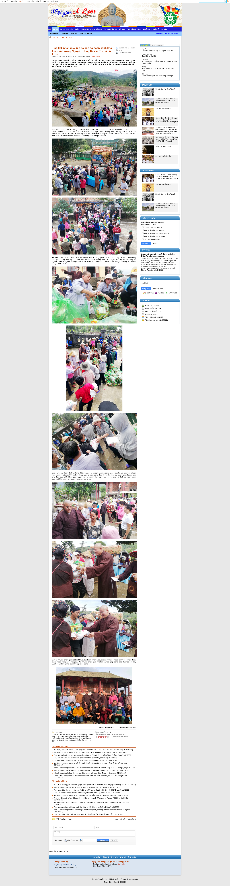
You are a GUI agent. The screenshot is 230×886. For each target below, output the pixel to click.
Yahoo (161, 293)
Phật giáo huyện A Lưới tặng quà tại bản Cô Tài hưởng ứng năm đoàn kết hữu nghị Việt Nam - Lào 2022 (91, 803)
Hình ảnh (46, 1)
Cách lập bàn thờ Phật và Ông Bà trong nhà (158, 51)
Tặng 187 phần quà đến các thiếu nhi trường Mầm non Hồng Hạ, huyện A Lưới (82, 793)
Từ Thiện (64, 34)
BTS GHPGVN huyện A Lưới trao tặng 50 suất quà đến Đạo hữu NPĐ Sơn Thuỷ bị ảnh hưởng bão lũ (90, 785)
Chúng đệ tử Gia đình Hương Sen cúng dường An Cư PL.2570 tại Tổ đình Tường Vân (166, 120)
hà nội (84, 740)
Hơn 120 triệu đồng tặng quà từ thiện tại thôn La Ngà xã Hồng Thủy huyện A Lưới (83, 787)
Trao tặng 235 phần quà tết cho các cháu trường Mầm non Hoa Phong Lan (81, 760)
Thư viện (164, 29)
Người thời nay (96, 29)
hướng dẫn (56, 738)
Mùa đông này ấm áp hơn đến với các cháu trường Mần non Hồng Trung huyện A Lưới (85, 773)
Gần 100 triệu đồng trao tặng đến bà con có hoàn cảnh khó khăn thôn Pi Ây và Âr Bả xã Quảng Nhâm (90, 776)
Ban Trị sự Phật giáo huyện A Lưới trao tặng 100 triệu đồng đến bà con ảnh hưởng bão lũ (86, 795)
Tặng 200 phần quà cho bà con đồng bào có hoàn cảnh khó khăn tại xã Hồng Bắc (83, 814)
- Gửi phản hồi (131, 819)
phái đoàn (64, 738)
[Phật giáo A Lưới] (72, 11)
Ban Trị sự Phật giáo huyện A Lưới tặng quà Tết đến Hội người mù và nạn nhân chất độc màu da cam (90, 763)
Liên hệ (38, 1)
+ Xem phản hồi (120, 819)
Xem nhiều (145, 45)
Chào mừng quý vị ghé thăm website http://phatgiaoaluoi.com (158, 255)
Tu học (62, 29)
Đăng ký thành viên (110, 857)
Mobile (66, 851)
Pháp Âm (54, 1)
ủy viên (71, 738)
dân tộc (62, 734)
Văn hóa (114, 29)
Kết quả (154, 243)
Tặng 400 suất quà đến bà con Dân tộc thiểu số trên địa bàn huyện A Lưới (80, 758)
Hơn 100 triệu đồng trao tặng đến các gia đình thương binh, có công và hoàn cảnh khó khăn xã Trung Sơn (92, 810)
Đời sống (69, 29)
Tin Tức (21, 1)
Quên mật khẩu (157, 289)
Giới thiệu (13, 1)
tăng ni (54, 736)
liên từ (58, 740)
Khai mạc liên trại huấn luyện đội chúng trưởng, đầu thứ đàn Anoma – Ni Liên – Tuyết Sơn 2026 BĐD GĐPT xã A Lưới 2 (166, 130)
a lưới (68, 734)
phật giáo (64, 740)
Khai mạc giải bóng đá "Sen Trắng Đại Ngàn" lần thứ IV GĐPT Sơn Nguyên (165, 100)
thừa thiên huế (80, 738)
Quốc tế (156, 29)
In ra (120, 50)
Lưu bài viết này (125, 53)
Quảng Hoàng (95, 56)
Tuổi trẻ (78, 29)
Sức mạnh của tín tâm (163, 156)
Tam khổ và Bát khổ (149, 56)
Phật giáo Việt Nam (134, 29)
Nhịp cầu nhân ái (86, 34)
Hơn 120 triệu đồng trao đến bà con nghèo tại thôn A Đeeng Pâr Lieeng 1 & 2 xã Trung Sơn (87, 770)
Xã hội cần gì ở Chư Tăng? (165, 89)
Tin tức (55, 29)
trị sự (79, 734)
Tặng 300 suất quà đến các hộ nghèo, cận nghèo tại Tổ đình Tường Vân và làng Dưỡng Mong (88, 755)
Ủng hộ (74, 34)
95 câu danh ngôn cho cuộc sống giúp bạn (157, 76)
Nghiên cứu (147, 29)
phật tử (79, 740)
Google (150, 293)
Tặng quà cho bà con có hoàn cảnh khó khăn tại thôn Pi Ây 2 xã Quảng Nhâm (82, 807)
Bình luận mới (157, 45)
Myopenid (173, 293)
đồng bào (55, 734)
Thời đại (107, 29)
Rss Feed (228, 1)
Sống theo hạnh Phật (163, 146)
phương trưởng (87, 734)
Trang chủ (4, 1)
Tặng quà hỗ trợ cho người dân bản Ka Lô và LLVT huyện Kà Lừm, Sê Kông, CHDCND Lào (87, 790)
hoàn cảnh (76, 736)
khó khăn (84, 736)
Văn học (122, 29)
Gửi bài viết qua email (127, 48)
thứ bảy (73, 734)
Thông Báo (54, 34)
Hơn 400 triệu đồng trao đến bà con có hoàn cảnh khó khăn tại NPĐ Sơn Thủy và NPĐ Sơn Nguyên (90, 768)
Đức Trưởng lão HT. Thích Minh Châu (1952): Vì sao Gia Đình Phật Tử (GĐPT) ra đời (166, 139)
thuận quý (72, 740)
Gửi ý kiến (121, 864)
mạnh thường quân (65, 736)
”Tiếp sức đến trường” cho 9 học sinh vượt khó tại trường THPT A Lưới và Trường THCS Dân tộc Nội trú (91, 798)
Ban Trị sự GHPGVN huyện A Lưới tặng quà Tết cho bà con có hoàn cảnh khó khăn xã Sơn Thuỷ (88, 750)
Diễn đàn (85, 29)
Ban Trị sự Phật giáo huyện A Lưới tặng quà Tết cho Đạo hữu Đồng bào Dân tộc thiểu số (85, 752)
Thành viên (30, 1)
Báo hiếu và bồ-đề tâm (163, 108)
